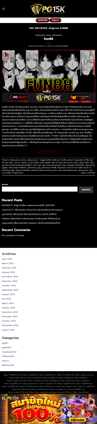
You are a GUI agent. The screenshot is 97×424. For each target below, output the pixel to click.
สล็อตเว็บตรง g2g (33, 167)
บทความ (48, 35)
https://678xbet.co (47, 386)
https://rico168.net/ (86, 386)
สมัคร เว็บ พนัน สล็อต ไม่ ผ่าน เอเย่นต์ (64, 162)
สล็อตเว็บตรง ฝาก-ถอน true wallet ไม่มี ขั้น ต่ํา (74, 167)
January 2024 (8, 307)
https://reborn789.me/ (62, 392)
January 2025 (8, 272)
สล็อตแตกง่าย (83, 170)
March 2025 (7, 263)
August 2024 (8, 294)
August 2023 (8, 329)
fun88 (48, 38)
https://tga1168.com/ (13, 383)
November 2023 (9, 316)
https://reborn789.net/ (18, 392)
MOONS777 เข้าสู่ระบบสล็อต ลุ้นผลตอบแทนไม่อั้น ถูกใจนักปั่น (28, 205)
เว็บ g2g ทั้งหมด (17, 173)
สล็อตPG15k (79, 165)
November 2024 (10, 281)
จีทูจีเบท (24, 162)
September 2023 (10, 325)
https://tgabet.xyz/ (31, 383)
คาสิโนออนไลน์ (40, 35)
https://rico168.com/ (21, 389)
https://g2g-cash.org (84, 374)
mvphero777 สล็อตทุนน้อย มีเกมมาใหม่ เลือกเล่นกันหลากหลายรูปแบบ (32, 209)
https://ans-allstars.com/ (66, 386)
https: (25, 380)
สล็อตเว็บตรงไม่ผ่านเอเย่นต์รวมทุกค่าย (44, 170)
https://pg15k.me (50, 377)
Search (5, 184)
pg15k (5, 343)
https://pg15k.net (14, 380)
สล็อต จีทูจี (37, 165)
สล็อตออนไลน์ (57, 35)
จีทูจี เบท (17, 162)
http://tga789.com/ (48, 383)
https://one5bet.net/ (40, 389)
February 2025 (9, 267)
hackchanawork (61, 46)
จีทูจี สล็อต (9, 162)
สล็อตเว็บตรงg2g (8, 170)
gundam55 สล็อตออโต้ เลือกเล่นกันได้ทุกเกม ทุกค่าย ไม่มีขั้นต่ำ (29, 214)
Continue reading (48, 151)
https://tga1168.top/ (84, 383)
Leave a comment (88, 173)
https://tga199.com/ (76, 389)
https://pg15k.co (81, 377)
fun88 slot (56, 160)
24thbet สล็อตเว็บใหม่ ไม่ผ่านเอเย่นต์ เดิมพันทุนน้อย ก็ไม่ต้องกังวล (31, 218)
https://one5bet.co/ (58, 389)
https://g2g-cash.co (17, 377)
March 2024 (8, 303)
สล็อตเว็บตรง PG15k (49, 167)
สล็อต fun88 (84, 162)
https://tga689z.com (12, 374)
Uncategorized (9, 351)
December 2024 (10, 276)
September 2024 (10, 290)
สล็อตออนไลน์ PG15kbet (17, 167)
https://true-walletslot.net (40, 392)
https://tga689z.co (30, 374)
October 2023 (9, 320)
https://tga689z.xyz (47, 374)
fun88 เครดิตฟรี (67, 160)
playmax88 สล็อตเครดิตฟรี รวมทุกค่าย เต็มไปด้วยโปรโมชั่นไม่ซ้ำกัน (31, 223)
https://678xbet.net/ (29, 386)
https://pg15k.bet (34, 377)
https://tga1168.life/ (10, 386)
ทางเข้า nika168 (44, 162)
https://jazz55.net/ (81, 392)
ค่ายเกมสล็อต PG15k (81, 160)
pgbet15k (6, 347)
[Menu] (3, 9)
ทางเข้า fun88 (33, 162)
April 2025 (7, 259)
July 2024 (6, 298)
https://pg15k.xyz (65, 377)
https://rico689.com (65, 374)
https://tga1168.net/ (66, 383)
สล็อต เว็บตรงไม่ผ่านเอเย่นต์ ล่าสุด (54, 165)
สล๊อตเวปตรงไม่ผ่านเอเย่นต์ (67, 170)
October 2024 (9, 285)
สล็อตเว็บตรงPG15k (23, 170)
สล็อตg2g (70, 165)
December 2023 (10, 312)
